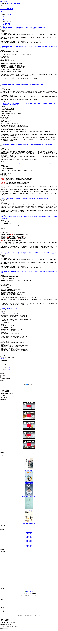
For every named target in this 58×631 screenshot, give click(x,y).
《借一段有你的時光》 (29, 470)
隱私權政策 (35, 615)
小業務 (8, 369)
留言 (11, 364)
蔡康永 (39, 46)
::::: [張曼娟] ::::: (29, 532)
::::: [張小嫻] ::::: (29, 534)
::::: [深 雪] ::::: (29, 536)
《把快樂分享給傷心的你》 (29, 483)
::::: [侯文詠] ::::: (29, 533)
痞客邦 (9, 364)
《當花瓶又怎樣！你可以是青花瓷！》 (29, 496)
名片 (4, 19)
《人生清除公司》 (29, 510)
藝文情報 (10, 14)
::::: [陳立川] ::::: (29, 537)
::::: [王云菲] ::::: (29, 546)
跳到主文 (2, 11)
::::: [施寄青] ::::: (29, 541)
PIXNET (20, 615)
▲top (1, 371)
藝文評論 (9, 367)
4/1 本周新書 (6, 24)
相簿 (4, 16)
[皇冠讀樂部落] (29, 591)
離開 (6, 628)
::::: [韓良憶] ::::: (29, 542)
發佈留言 (2, 380)
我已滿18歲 (3, 628)
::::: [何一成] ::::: (29, 540)
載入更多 (2, 373)
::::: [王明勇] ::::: (29, 538)
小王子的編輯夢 (6, 9)
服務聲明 (39, 615)
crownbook (2, 358)
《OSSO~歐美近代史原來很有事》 (29, 523)
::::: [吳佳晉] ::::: (29, 545)
